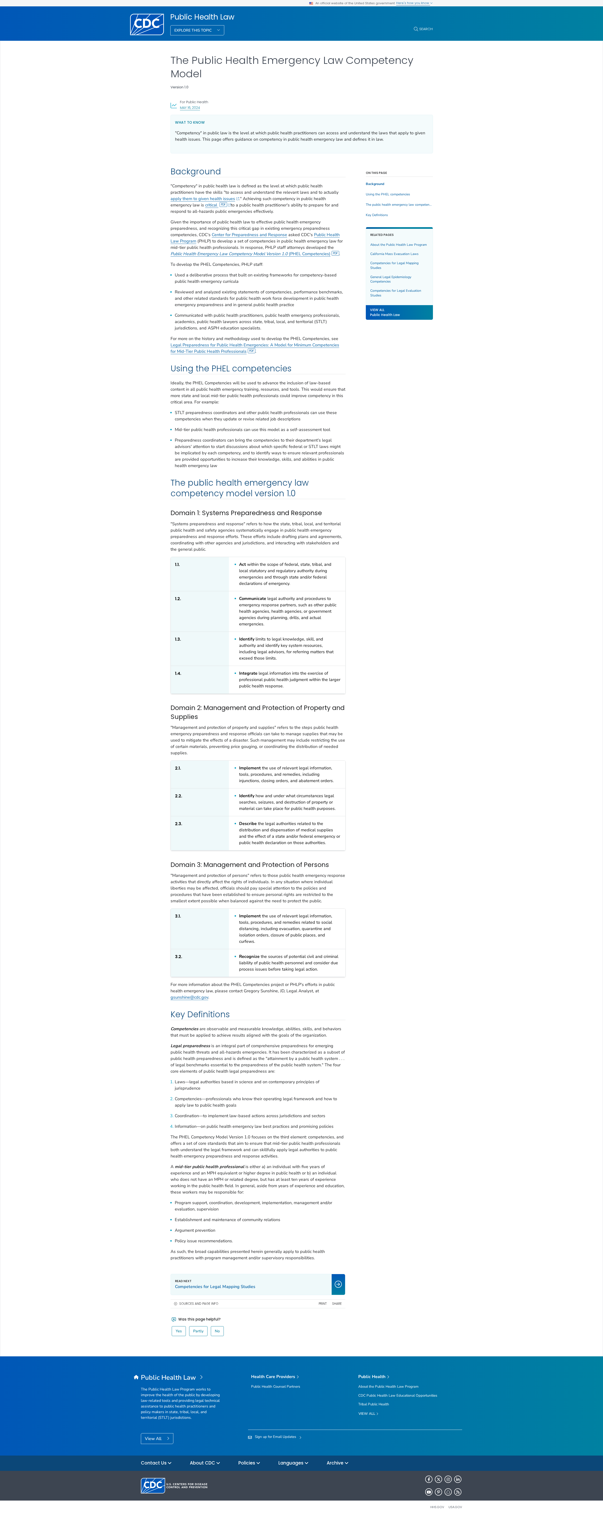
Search (426, 28)
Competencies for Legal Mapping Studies (394, 265)
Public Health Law (202, 17)
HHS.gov (437, 1507)
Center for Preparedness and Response (249, 235)
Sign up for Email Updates (275, 1436)
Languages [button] (291, 1463)
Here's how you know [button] (413, 3)
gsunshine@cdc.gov (189, 997)
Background (375, 184)
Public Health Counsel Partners (275, 1386)
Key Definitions (377, 215)
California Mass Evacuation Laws (394, 254)
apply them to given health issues (203, 198)
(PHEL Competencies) (250, 254)
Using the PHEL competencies (388, 194)
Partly (198, 1331)
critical (211, 205)
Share (337, 1303)
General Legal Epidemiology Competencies (390, 279)
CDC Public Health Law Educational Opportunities (397, 1395)
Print (323, 1303)
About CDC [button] (203, 1463)
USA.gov (455, 1507)
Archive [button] (336, 1463)
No (217, 1331)
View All (154, 1438)
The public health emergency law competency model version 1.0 (399, 205)
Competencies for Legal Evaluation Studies (395, 293)
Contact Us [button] (154, 1463)
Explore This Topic (193, 30)
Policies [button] (247, 1463)
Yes (179, 1331)
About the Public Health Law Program (398, 244)
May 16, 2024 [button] (190, 107)
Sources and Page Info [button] (198, 1303)
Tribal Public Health (373, 1404)
